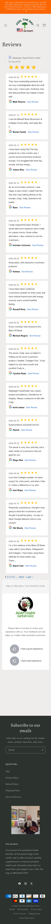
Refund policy (23, 909)
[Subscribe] (42, 750)
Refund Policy (12, 784)
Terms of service (19, 914)
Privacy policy (36, 909)
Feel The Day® (24, 906)
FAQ (8, 771)
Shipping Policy (13, 790)
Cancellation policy (27, 918)
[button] (6, 25)
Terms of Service (13, 797)
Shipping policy (35, 914)
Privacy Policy (12, 778)
